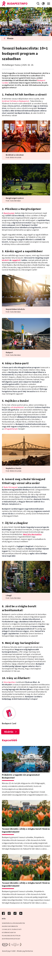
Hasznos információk (10, 926)
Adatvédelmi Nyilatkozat (11, 939)
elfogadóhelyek (11, 429)
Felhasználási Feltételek (11, 935)
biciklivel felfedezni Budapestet (15, 101)
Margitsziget (9, 213)
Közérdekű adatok (9, 932)
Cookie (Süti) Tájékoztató (11, 929)
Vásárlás (8, 731)
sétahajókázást (17, 407)
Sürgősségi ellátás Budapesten (13, 923)
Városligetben (10, 682)
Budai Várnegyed (11, 487)
